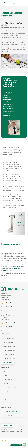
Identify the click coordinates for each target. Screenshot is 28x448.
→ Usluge (4, 375)
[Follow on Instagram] (5, 441)
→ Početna (5, 371)
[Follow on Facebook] (2, 441)
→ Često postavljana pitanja (9, 387)
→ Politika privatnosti (7, 400)
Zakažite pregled (7, 425)
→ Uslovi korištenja (7, 404)
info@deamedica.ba (10, 272)
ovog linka (14, 268)
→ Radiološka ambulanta (8, 358)
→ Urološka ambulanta (8, 354)
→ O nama (5, 396)
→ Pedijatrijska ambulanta (8, 346)
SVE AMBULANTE (7, 363)
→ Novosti (5, 383)
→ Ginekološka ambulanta (8, 350)
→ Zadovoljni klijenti (7, 379)
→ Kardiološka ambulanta (8, 342)
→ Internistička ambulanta (8, 338)
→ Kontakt (5, 391)
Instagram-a (6, 270)
